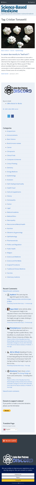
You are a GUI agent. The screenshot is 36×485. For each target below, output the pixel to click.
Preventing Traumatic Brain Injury (15, 303)
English (7, 429)
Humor (9, 204)
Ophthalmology (12, 236)
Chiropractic (11, 151)
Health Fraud (11, 188)
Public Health (11, 249)
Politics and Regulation (14, 245)
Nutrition (10, 228)
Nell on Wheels (15, 352)
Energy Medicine (12, 172)
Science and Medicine (14, 257)
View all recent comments (11, 291)
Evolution (10, 180)
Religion (9, 253)
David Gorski (4, 73)
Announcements (12, 135)
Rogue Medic (14, 309)
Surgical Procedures (13, 265)
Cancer (12, 50)
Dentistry (10, 168)
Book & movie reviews (14, 143)
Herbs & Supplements (14, 192)
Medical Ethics (11, 216)
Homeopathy (11, 200)
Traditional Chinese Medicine (16, 269)
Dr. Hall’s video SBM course (10, 109)
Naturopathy (11, 220)
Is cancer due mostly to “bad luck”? (15, 54)
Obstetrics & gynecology (14, 232)
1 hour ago (27, 365)
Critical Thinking (12, 164)
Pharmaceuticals (12, 240)
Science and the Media (14, 261)
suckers (27, 371)
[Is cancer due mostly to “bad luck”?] (18, 35)
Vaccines (10, 273)
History (9, 196)
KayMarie (13, 295)
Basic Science (5, 50)
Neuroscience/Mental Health (16, 224)
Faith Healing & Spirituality (15, 184)
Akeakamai (13, 371)
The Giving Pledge (23, 373)
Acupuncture (11, 131)
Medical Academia (13, 212)
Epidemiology (19, 50)
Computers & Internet (14, 159)
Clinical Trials (11, 155)
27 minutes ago (28, 322)
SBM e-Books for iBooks (14, 103)
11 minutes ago (28, 303)
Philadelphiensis (15, 328)
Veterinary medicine (13, 277)
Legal (8, 208)
